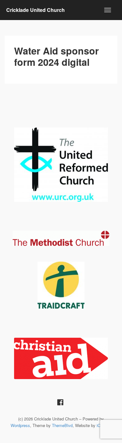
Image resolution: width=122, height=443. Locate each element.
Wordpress (20, 425)
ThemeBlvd (62, 425)
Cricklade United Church (35, 9)
